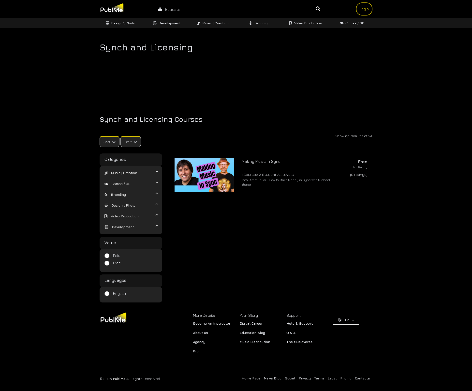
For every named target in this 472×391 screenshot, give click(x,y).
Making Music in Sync (260, 161)
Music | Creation (215, 23)
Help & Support (299, 323)
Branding (261, 23)
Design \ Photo (123, 23)
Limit (128, 142)
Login (364, 9)
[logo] (113, 318)
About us (200, 333)
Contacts (362, 378)
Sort (106, 142)
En (347, 320)
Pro (196, 351)
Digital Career (251, 323)
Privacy (305, 378)
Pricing (346, 378)
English (119, 293)
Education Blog (252, 333)
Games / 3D (354, 23)
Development (170, 23)
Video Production (308, 23)
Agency (199, 342)
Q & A (290, 333)
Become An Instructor (211, 323)
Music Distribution (255, 342)
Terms (319, 378)
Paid (116, 255)
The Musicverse (299, 342)
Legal (332, 378)
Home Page (251, 378)
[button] (120, 173)
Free (117, 263)
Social (290, 378)
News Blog (272, 378)
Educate (171, 9)
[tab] (127, 172)
